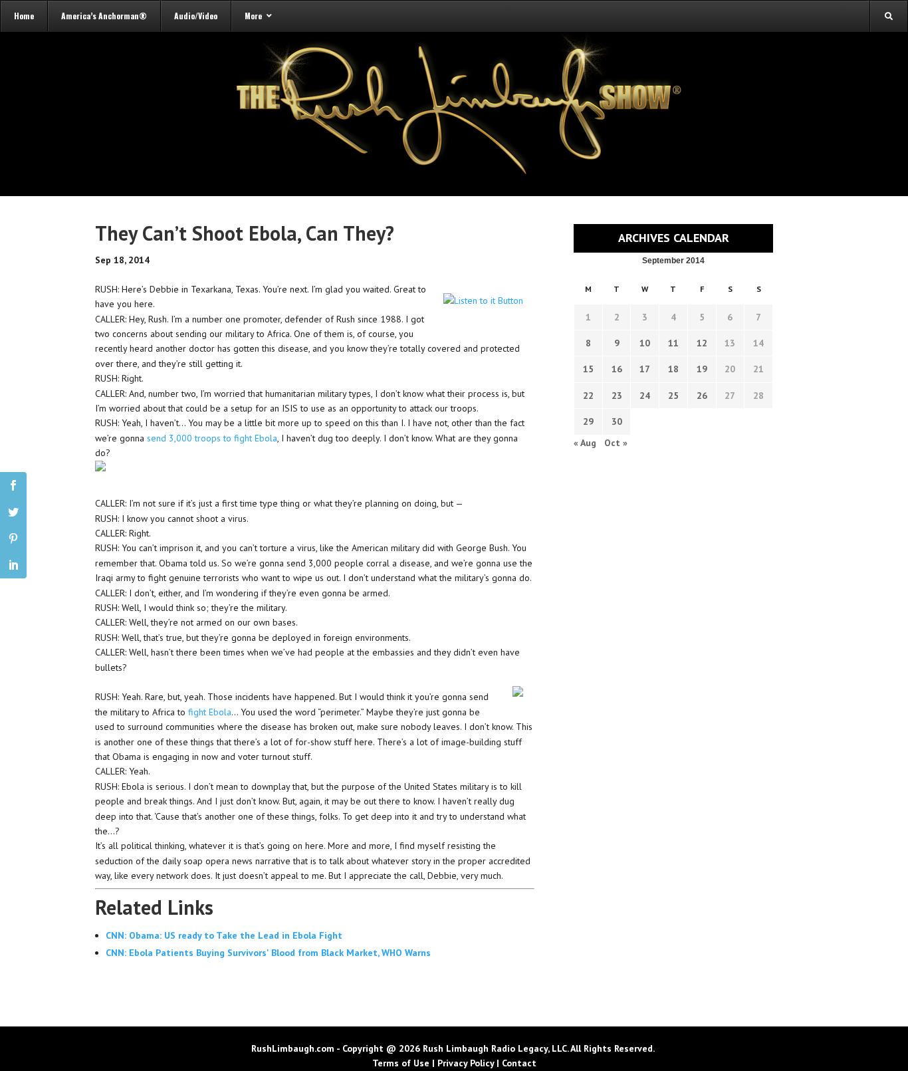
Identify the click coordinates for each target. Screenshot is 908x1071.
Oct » (615, 443)
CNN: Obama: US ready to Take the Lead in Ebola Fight (224, 935)
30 (617, 421)
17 (644, 369)
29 (588, 421)
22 (588, 396)
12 (702, 343)
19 (702, 369)
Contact (519, 1063)
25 (673, 396)
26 (702, 396)
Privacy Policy (465, 1063)
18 (673, 369)
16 (617, 369)
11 (673, 343)
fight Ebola (209, 712)
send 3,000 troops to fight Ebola (212, 438)
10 (644, 343)
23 (617, 396)
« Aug (585, 443)
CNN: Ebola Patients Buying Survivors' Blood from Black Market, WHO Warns (268, 953)
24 (644, 396)
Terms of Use (400, 1063)
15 (588, 369)
